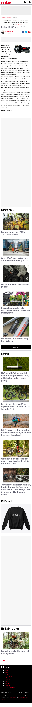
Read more (16, 347)
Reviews (8, 17)
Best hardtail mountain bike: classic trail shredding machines (15, 652)
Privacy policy (21, 697)
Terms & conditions (13, 697)
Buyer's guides (7, 210)
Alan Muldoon (9, 31)
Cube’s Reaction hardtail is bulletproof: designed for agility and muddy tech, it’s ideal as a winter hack (15, 461)
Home (3, 17)
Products (14, 17)
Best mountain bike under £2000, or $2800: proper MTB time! (13, 233)
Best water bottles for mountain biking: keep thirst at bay (14, 339)
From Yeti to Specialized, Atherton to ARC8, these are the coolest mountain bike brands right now (15, 310)
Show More (7, 661)
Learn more (19, 24)
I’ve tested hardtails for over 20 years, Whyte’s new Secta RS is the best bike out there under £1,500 (15, 406)
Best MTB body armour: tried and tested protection (15, 285)
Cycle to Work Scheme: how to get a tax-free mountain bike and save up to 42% (15, 259)
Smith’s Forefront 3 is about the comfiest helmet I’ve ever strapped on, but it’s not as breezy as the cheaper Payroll (16, 432)
